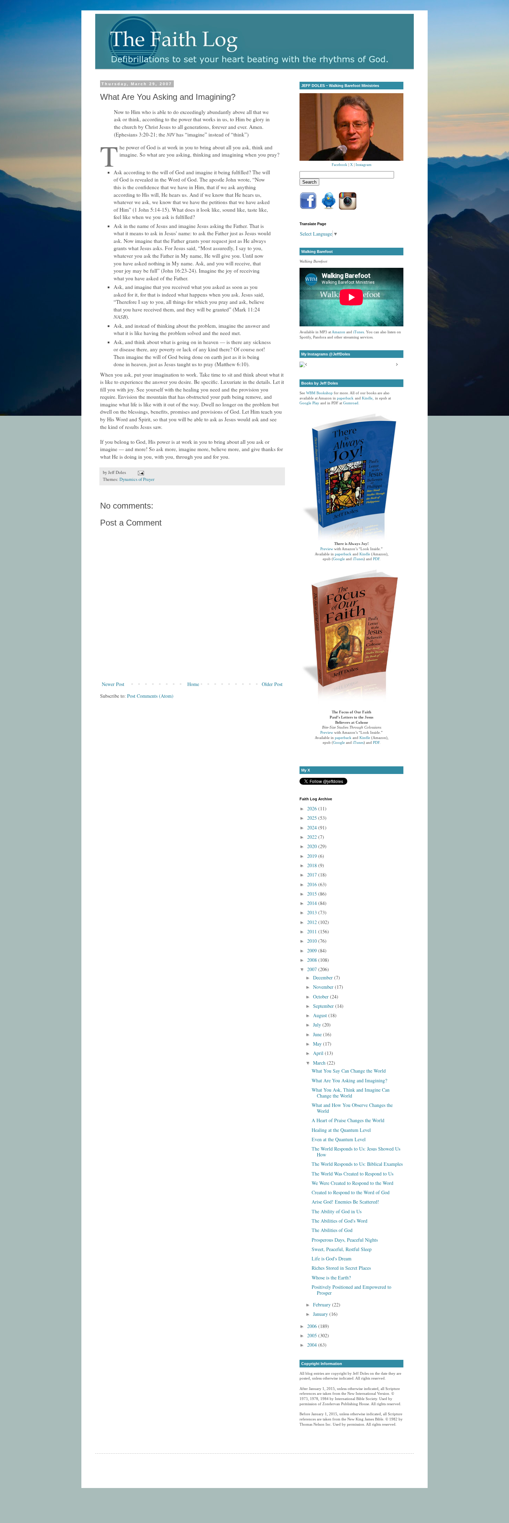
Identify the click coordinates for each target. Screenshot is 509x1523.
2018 (312, 865)
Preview (326, 549)
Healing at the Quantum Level (341, 1130)
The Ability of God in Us (336, 1211)
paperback (345, 398)
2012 (312, 922)
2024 (312, 827)
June (318, 1034)
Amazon (338, 332)
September (324, 1006)
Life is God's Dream (331, 1258)
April (319, 1053)
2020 (312, 846)
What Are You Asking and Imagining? (349, 1080)
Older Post (272, 684)
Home (193, 684)
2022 (312, 837)
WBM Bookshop (319, 393)
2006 (312, 1326)
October (321, 996)
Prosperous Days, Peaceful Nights (345, 1239)
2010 (312, 940)
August (320, 1015)
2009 (312, 950)
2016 (312, 884)
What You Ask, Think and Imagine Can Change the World (351, 1092)
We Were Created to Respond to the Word (352, 1183)
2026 (312, 808)
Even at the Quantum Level (339, 1139)
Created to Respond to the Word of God (351, 1192)
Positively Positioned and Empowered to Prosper (351, 1290)
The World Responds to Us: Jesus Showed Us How (356, 1151)
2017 (312, 874)
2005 (312, 1335)
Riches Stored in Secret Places (341, 1268)
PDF (376, 559)
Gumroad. (351, 403)
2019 (312, 856)
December (323, 977)
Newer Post (113, 684)
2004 (312, 1344)
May (318, 1043)
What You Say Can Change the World (349, 1070)
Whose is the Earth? (331, 1277)
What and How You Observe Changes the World (352, 1108)
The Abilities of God (332, 1230)
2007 (312, 969)
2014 (312, 903)
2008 (312, 960)
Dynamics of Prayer (136, 479)
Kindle (364, 554)
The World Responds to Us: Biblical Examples (357, 1164)
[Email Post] (140, 472)
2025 (312, 818)
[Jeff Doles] (351, 127)
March (320, 1062)
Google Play (309, 403)
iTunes (358, 332)
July (317, 1024)
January (321, 1314)
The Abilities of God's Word (339, 1220)
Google (339, 559)
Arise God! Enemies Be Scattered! (345, 1201)
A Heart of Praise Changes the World (348, 1120)
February (322, 1304)
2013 (312, 912)
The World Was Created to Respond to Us (352, 1173)
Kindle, (368, 398)
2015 (312, 893)
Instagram (364, 165)
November (324, 987)
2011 (312, 931)
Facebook (339, 165)
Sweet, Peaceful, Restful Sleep (342, 1249)
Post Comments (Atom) (150, 696)
